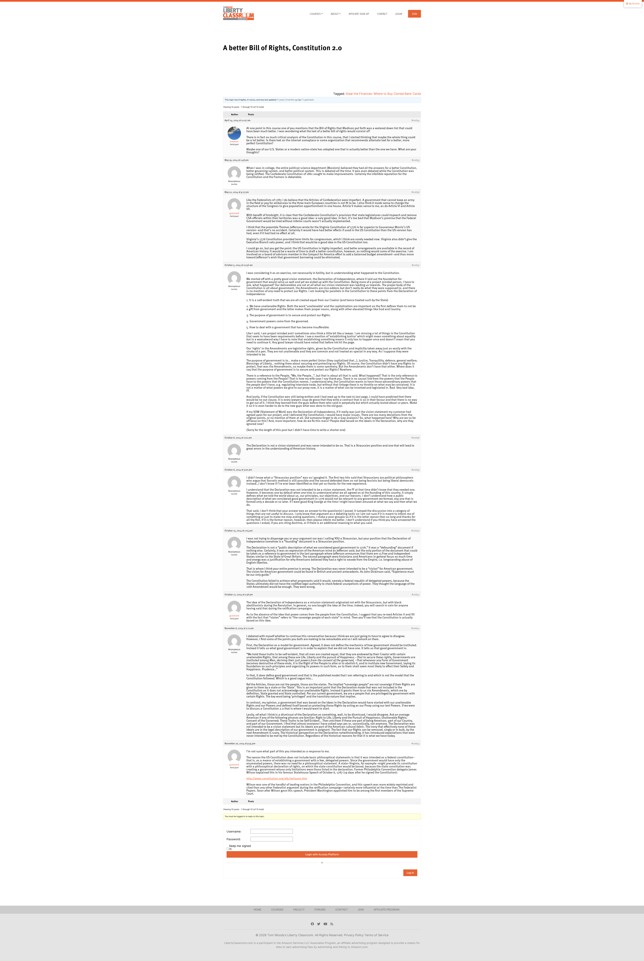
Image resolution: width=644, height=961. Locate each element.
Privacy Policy (354, 935)
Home (257, 909)
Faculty (299, 909)
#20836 (415, 192)
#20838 (415, 437)
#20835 (415, 160)
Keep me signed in (240, 847)
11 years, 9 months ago (287, 99)
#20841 (415, 594)
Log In (410, 872)
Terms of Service (376, 935)
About (335, 14)
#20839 (415, 469)
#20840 (415, 530)
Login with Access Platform (322, 854)
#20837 (415, 265)
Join (414, 14)
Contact (382, 14)
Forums (320, 909)
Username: (234, 831)
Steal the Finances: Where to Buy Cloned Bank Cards (383, 93)
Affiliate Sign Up (359, 14)
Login (398, 14)
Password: (234, 839)
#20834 (415, 120)
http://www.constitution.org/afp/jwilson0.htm (276, 778)
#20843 (415, 743)
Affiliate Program (386, 909)
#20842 (415, 628)
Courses (315, 14)
